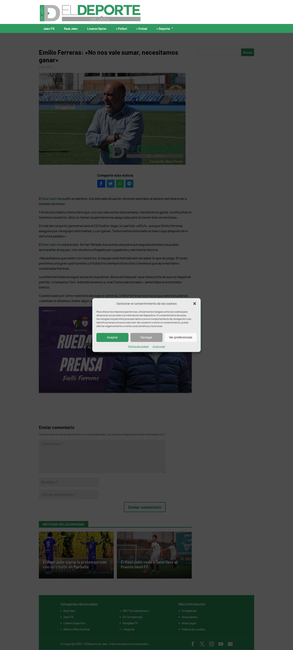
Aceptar (112, 337)
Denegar (146, 337)
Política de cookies (138, 346)
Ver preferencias (180, 337)
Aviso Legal (159, 346)
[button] (195, 304)
